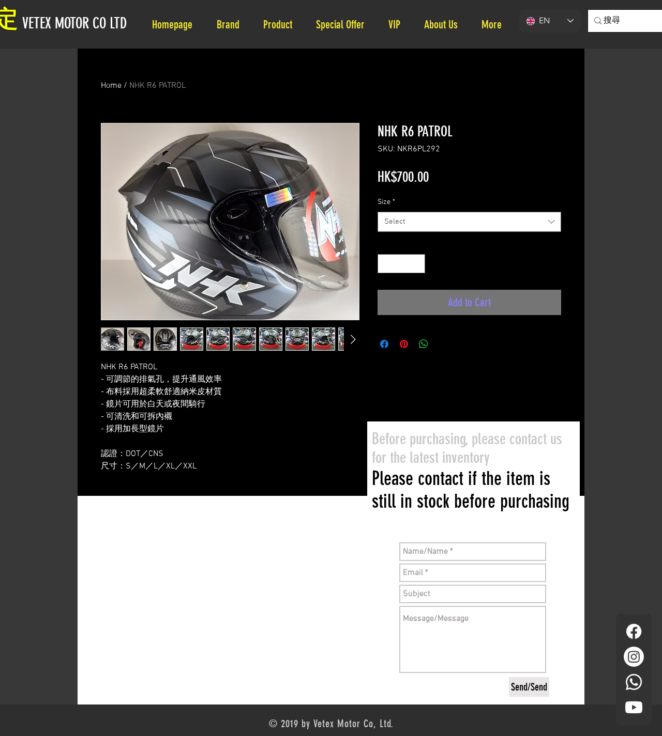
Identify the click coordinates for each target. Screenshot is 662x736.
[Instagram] (634, 657)
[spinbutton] (401, 264)
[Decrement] (385, 264)
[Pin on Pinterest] (404, 344)
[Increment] (417, 264)
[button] (445, 24)
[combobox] (469, 222)
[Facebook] (634, 631)
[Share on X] (443, 344)
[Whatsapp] (634, 682)
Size (386, 202)
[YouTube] (634, 707)
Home (111, 86)
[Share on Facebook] (384, 344)
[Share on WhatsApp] (423, 344)
